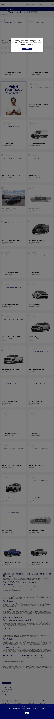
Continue (27, 48)
